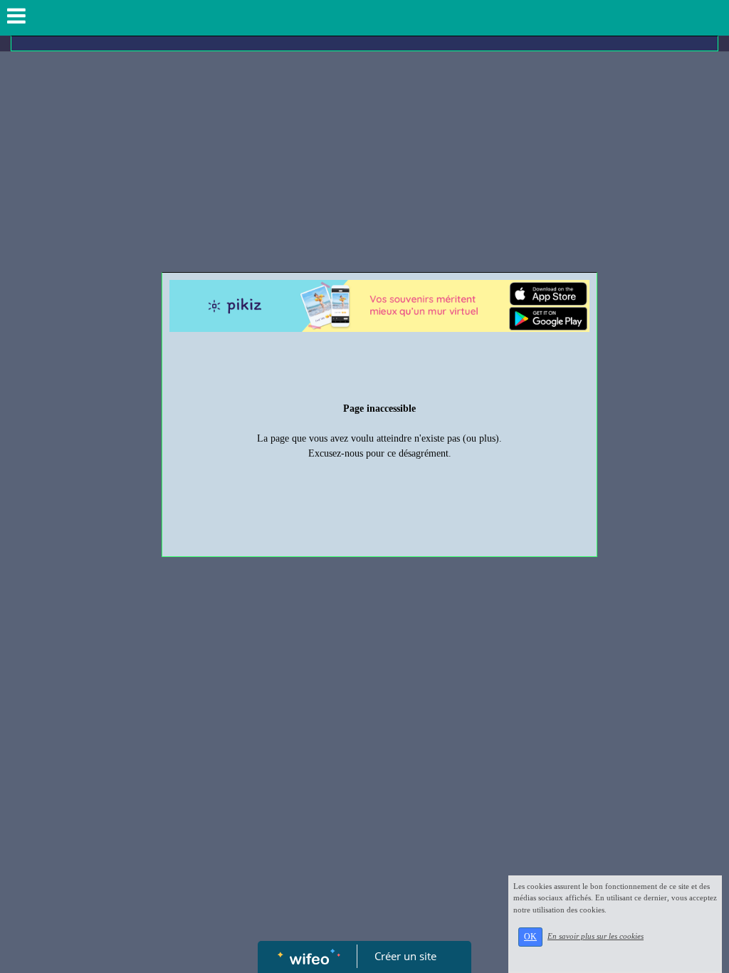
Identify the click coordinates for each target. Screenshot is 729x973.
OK (530, 937)
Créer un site (405, 956)
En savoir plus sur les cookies (595, 936)
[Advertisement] (364, 165)
